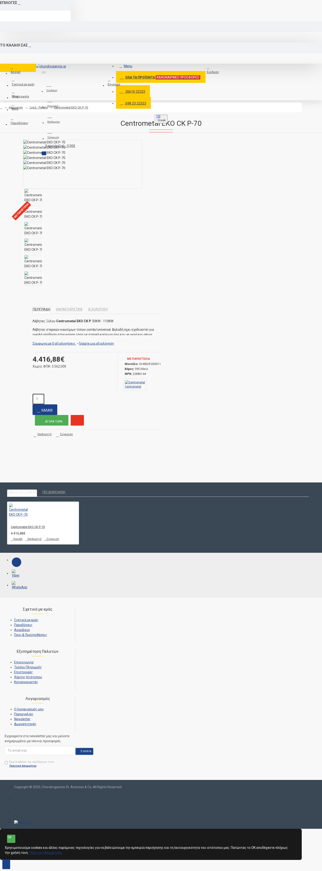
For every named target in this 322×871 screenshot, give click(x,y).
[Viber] (16, 574)
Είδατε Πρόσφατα (22, 492)
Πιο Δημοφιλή (53, 492)
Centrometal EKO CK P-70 (71, 107)
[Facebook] (16, 562)
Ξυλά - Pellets (38, 107)
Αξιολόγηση (98, 309)
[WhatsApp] (16, 585)
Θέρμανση (16, 107)
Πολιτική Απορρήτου (46, 852)
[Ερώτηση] (77, 420)
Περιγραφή (41, 309)
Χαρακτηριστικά (69, 309)
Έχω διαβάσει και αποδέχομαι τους (31, 763)
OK (10, 837)
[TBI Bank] (22, 822)
